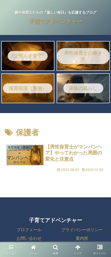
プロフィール (29, 229)
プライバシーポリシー (82, 229)
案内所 (82, 238)
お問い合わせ (29, 238)
